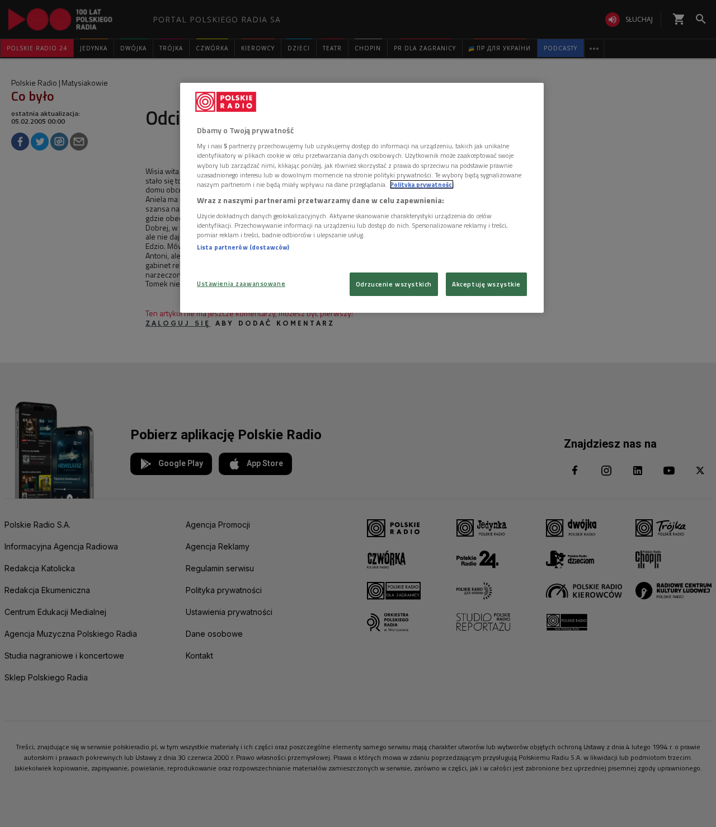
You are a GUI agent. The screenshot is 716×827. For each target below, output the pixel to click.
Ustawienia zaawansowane (241, 283)
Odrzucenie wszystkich (394, 284)
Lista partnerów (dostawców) (243, 247)
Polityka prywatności (422, 184)
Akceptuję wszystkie (486, 284)
